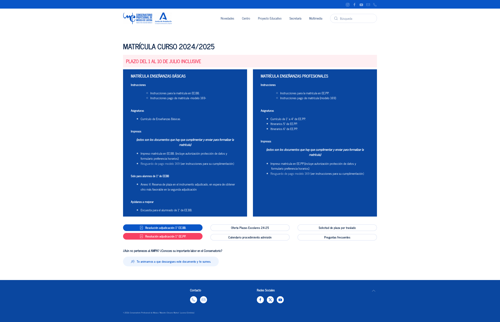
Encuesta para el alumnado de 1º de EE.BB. (166, 209)
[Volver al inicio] (147, 18)
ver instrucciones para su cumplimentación (207, 163)
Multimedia (315, 18)
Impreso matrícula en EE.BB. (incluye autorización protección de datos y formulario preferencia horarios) (184, 156)
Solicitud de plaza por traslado (337, 227)
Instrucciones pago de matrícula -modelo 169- (178, 97)
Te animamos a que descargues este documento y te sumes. (174, 261)
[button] (373, 290)
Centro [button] (246, 18)
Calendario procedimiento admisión (250, 237)
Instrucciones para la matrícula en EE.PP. (304, 92)
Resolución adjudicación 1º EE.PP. (165, 236)
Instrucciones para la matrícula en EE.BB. (175, 92)
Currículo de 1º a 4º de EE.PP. (288, 118)
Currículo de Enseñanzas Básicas (160, 118)
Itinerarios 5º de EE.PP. (284, 123)
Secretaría (295, 18)
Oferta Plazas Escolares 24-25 (250, 227)
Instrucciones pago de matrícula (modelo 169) (308, 97)
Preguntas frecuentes (337, 237)
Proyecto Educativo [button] (270, 18)
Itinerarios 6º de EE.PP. (284, 128)
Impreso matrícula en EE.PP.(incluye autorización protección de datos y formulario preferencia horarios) (313, 166)
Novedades (227, 18)
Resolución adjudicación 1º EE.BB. (165, 227)
